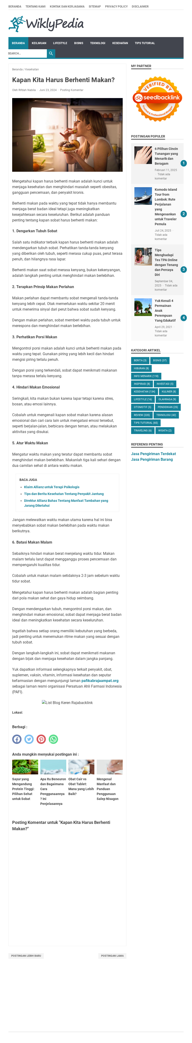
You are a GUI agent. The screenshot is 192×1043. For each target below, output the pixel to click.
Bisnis (78, 43)
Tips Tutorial (145, 43)
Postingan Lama (112, 955)
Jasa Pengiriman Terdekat (153, 454)
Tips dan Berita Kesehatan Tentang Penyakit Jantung (64, 494)
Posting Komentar (71, 90)
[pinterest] (41, 739)
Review (142, 415)
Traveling (143, 430)
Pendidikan (168, 407)
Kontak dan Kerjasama (67, 6)
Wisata (165, 430)
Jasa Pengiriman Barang (152, 459)
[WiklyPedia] (46, 23)
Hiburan (141, 368)
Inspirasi (142, 383)
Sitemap (95, 6)
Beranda (14, 6)
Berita (140, 360)
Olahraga (167, 399)
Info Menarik (146, 376)
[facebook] (17, 739)
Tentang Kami (36, 6)
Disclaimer (140, 6)
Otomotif (142, 407)
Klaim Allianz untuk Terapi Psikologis (51, 487)
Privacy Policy (116, 6)
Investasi (165, 383)
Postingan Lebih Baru (26, 955)
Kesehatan (120, 43)
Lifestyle (60, 43)
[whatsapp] (53, 739)
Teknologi (97, 43)
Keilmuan (39, 43)
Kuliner (169, 391)
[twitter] (29, 739)
